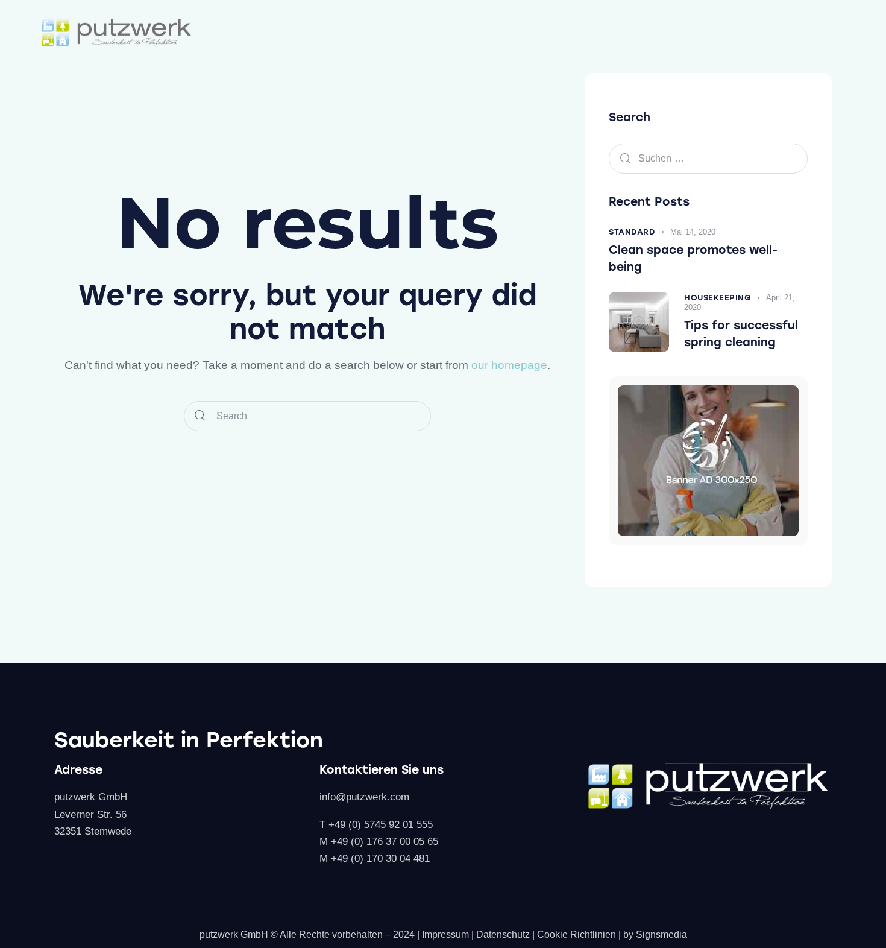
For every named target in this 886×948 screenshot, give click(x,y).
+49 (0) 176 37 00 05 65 (384, 841)
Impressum (445, 934)
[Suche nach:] (708, 158)
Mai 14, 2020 (692, 231)
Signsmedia (661, 934)
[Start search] (200, 416)
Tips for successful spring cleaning (741, 333)
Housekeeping (717, 297)
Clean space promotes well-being (693, 258)
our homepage (509, 365)
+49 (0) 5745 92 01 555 (380, 824)
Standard (632, 231)
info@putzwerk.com (364, 797)
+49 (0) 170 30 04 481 (380, 858)
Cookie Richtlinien (576, 934)
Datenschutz (503, 934)
